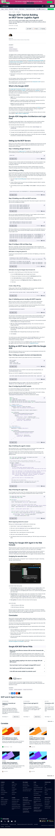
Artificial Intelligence (48, 789)
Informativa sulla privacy (4, 824)
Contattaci (3, 794)
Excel (46, 792)
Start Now (49, 2)
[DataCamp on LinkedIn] (8, 821)
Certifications (14, 789)
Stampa (2, 785)
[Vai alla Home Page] (4, 6)
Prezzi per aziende (26, 785)
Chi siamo (2, 784)
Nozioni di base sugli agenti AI (30, 703)
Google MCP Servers (34, 343)
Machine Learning (4, 801)
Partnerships (3, 790)
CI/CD (38, 107)
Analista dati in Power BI (38, 805)
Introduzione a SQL (15, 801)
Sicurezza (2, 826)
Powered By (39, 158)
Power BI (46, 790)
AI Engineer (47, 804)
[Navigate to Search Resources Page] (40, 9)
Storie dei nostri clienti (26, 790)
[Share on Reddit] (17, 693)
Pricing (35, 784)
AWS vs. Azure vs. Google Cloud (22, 113)
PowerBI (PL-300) (48, 806)
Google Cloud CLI (22, 151)
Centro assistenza (4, 792)
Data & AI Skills (25, 784)
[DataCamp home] (8, 819)
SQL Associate (47, 801)
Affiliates (2, 789)
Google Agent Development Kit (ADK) (35, 60)
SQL (45, 787)
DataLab (13, 794)
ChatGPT (46, 794)
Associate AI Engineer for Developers (16, 641)
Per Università (36, 793)
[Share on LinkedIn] (12, 693)
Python (46, 784)
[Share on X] (19, 693)
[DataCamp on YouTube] (11, 821)
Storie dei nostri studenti (38, 791)
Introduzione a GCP (49, 703)
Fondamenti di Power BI (27, 806)
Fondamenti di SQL (26, 802)
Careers (2, 787)
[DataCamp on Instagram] (15, 821)
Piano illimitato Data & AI (27, 789)
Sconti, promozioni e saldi (38, 787)
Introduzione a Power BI (16, 804)
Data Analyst (47, 799)
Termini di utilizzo (7, 826)
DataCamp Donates (37, 795)
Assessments (14, 792)
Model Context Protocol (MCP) (16, 61)
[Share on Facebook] (14, 693)
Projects (13, 790)
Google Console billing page (20, 178)
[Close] (53, 2)
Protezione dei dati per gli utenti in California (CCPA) (25, 824)
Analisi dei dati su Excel (16, 806)
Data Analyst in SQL (37, 799)
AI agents (24, 90)
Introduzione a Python (16, 799)
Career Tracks (14, 784)
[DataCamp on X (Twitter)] (5, 821)
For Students (36, 785)
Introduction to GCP (36, 81)
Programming (3, 804)
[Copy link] (10, 693)
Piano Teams (25, 787)
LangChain (37, 90)
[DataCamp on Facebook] (1, 821)
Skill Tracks (14, 785)
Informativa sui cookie (12, 824)
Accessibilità (36, 824)
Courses (13, 787)
